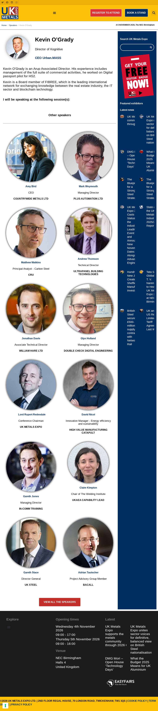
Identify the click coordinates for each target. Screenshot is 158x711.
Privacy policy (21, 704)
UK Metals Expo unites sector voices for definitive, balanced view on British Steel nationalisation (141, 639)
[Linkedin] (11, 2)
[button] (106, 13)
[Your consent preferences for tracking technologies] (5, 706)
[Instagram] (16, 2)
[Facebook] (7, 2)
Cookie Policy (137, 701)
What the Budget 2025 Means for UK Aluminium (140, 664)
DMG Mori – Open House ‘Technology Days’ (134, 159)
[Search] (151, 47)
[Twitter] (2, 2)
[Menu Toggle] (54, 12)
